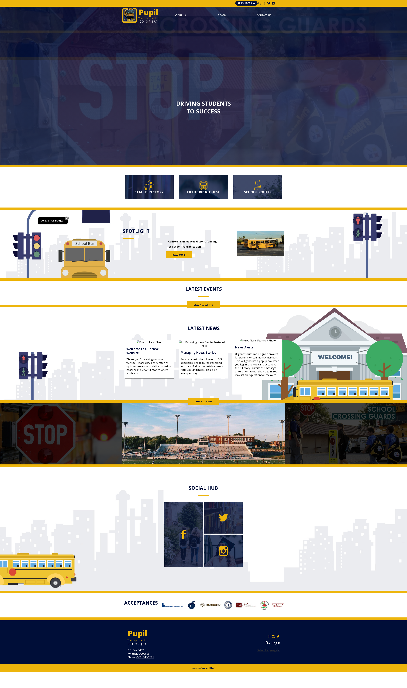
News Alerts (244, 347)
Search (259, 3)
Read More (179, 254)
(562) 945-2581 (145, 657)
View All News (203, 401)
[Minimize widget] (66, 218)
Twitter (268, 3)
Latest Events (203, 289)
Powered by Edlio (203, 668)
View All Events (203, 304)
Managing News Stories (198, 352)
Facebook (264, 3)
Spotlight (136, 231)
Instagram (273, 3)
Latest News (203, 328)
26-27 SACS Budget (53, 220)
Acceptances (141, 602)
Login (272, 643)
